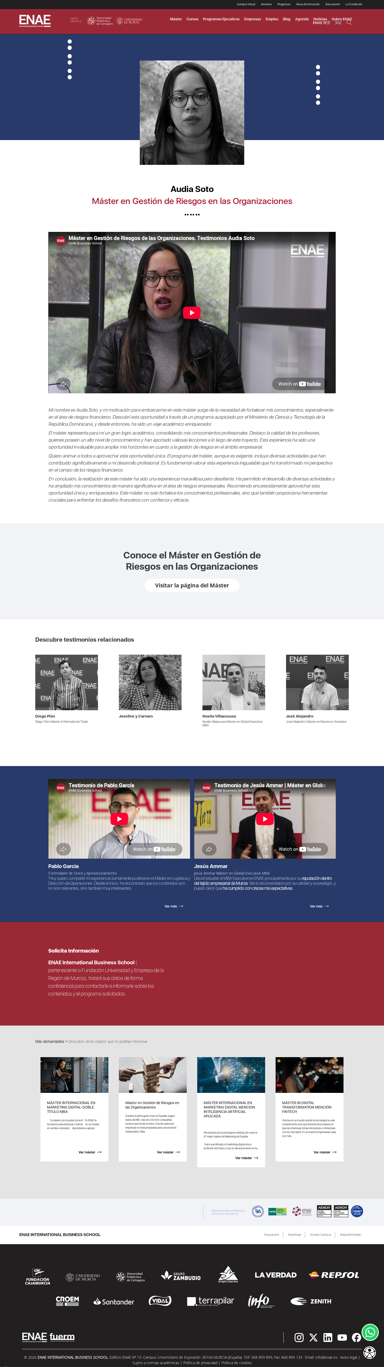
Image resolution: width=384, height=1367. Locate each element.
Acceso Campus (320, 1235)
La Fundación (354, 4)
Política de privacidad (200, 1362)
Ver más (42, 657)
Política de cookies (237, 1362)
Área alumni (271, 1235)
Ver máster (87, 1152)
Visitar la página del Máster (192, 585)
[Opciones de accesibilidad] (369, 1353)
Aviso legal (348, 1357)
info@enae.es (327, 1357)
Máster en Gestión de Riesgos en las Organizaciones (192, 201)
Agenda (302, 19)
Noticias (320, 19)
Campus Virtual (246, 4)
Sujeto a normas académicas (155, 1362)
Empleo (272, 19)
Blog (286, 19)
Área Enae (294, 1235)
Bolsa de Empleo (350, 1235)
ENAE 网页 (321, 23)
